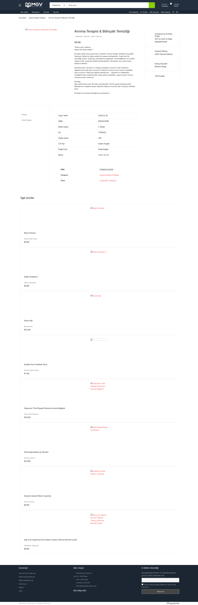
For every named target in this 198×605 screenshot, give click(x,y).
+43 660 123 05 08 (83, 583)
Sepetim (6, 62)
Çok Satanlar (8, 38)
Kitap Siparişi (8, 56)
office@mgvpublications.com (86, 586)
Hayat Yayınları (96, 36)
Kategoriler (7, 20)
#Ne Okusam (8, 50)
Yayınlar (56, 12)
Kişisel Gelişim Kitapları (109, 175)
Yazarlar (46, 12)
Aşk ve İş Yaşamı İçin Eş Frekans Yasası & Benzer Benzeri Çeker (50, 540)
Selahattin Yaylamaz (82, 36)
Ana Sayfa (7, 14)
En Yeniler (7, 44)
